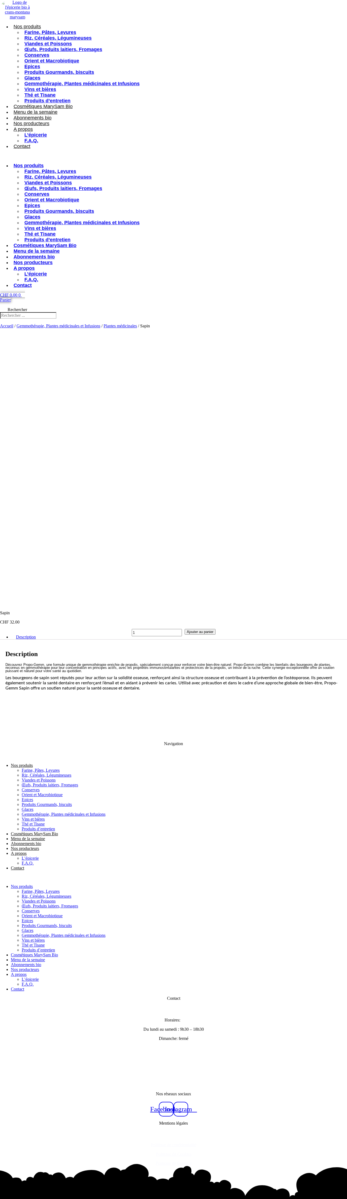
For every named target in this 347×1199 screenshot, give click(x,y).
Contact (22, 146)
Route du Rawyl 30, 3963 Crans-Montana (173, 1047)
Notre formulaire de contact (173, 1066)
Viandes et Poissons (48, 43)
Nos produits (27, 26)
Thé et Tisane (40, 95)
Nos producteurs (31, 123)
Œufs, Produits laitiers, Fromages (63, 49)
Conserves (36, 55)
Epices (32, 66)
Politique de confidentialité (173, 1145)
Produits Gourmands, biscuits (59, 72)
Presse (173, 1084)
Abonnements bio (33, 118)
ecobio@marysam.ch (174, 1075)
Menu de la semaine (35, 112)
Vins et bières (40, 89)
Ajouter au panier (200, 632)
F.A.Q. (31, 140)
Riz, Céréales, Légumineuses (58, 38)
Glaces (32, 78)
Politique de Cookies (173, 1154)
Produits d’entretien (47, 100)
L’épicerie (35, 135)
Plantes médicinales (120, 326)
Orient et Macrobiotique (51, 61)
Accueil (6, 326)
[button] (137, 156)
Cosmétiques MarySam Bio (43, 106)
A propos (23, 129)
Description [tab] (26, 637)
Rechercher (17, 309)
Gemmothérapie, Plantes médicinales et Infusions (82, 83)
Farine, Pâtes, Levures (50, 32)
